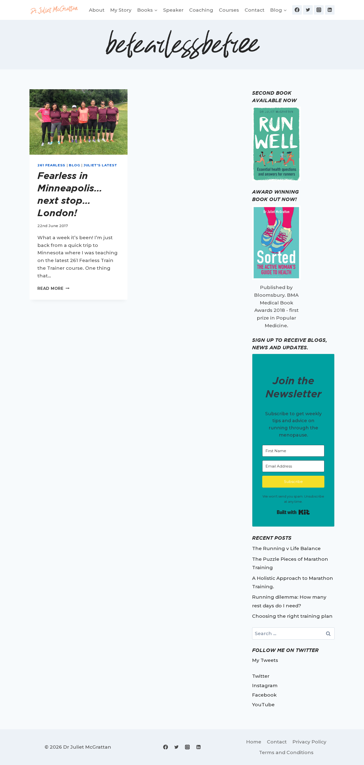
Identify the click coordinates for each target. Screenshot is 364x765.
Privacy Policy (309, 742)
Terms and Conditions (286, 752)
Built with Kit (293, 512)
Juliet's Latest (100, 165)
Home (253, 742)
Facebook (264, 695)
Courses (229, 10)
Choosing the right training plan (292, 616)
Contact (254, 10)
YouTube (263, 704)
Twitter (260, 676)
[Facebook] (297, 10)
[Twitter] (307, 10)
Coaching (201, 10)
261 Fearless (51, 165)
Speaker (173, 10)
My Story (120, 10)
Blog (74, 165)
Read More (53, 288)
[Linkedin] (330, 10)
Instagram (265, 685)
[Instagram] (318, 10)
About (96, 10)
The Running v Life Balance (286, 548)
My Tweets (265, 660)
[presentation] (78, 122)
